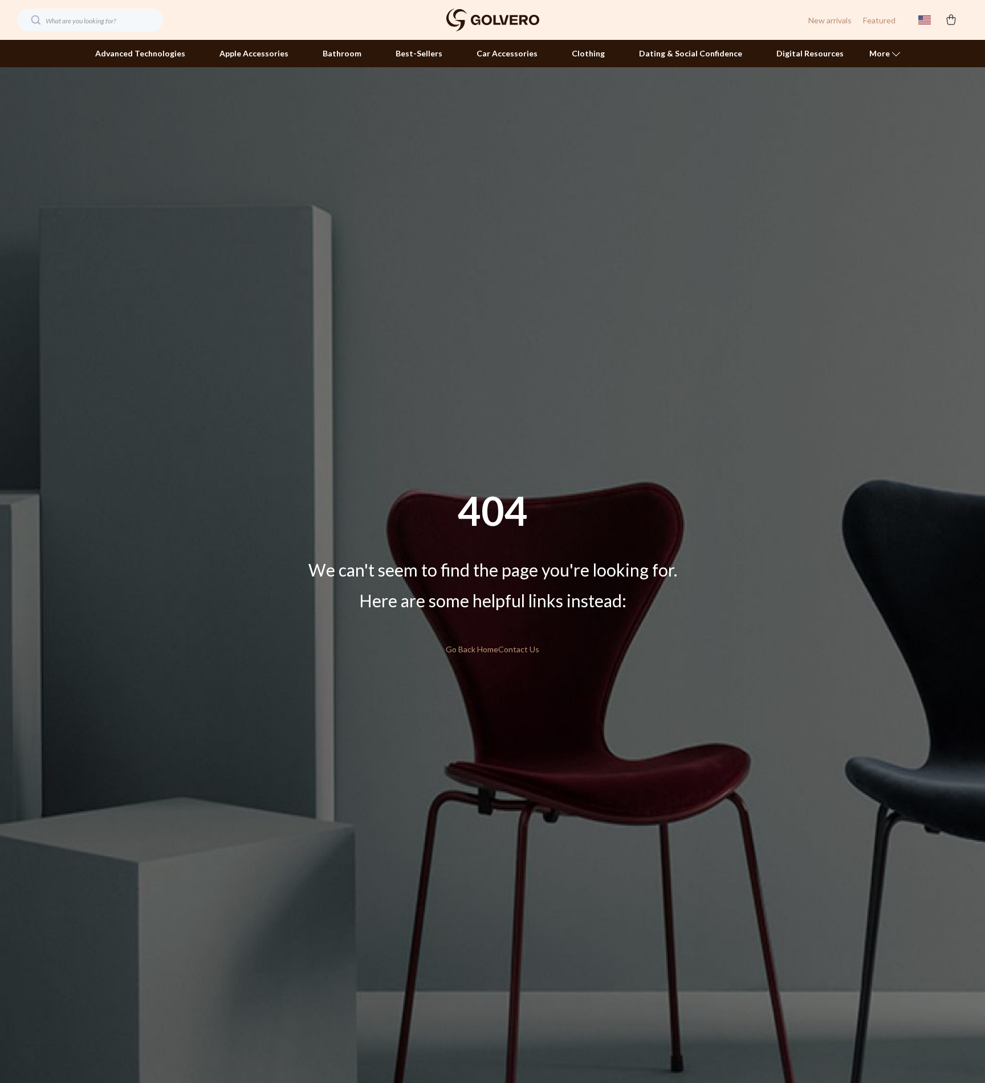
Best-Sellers (419, 53)
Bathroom (342, 53)
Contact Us (518, 649)
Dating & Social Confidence (690, 53)
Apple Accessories (253, 53)
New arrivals (830, 20)
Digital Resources (810, 53)
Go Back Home (472, 649)
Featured (879, 20)
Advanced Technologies (140, 53)
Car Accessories (507, 53)
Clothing (588, 53)
